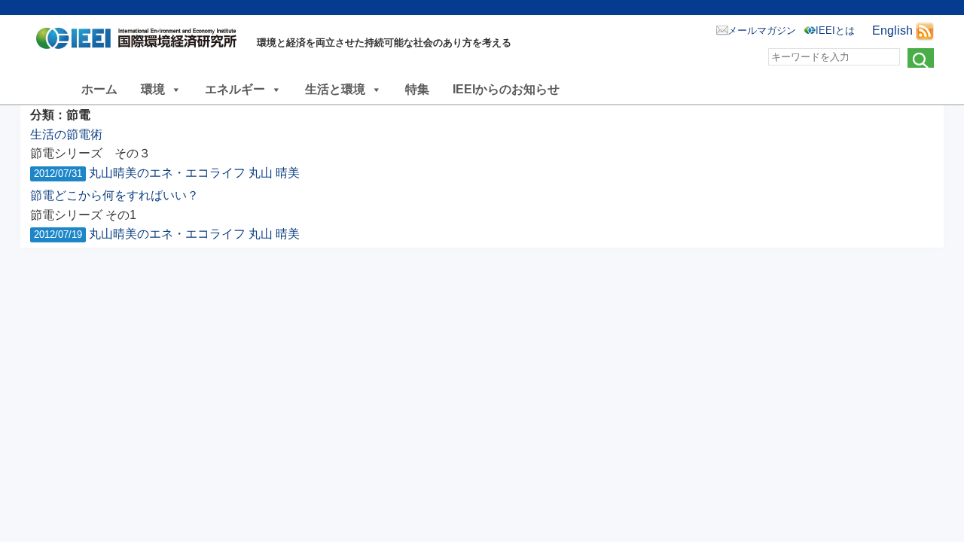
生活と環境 (335, 89)
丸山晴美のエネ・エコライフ (167, 172)
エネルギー (235, 89)
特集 (417, 89)
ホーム (99, 89)
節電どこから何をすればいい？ (114, 195)
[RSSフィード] (925, 30)
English (892, 30)
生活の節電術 (66, 134)
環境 (153, 89)
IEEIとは (835, 30)
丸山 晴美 (274, 172)
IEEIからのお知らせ (506, 89)
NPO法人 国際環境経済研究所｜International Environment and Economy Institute (140, 41)
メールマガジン (762, 30)
